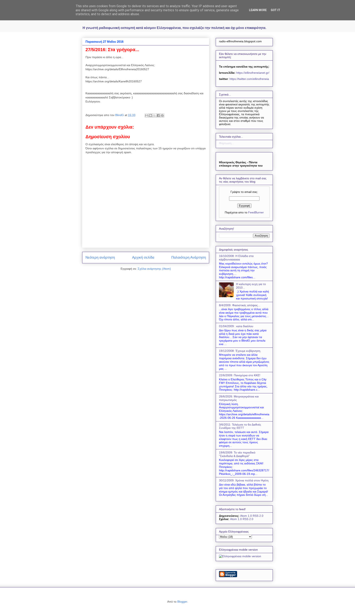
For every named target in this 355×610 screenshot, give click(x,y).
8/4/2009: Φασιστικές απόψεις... (239, 305)
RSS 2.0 (258, 515)
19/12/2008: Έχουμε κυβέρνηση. (240, 350)
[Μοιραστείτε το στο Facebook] (158, 115)
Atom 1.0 (246, 515)
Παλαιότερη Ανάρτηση (188, 257)
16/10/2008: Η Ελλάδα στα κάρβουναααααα (236, 257)
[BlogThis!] (151, 115)
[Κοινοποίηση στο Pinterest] (162, 115)
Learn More (258, 10)
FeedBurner (256, 212)
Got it (275, 10)
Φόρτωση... (226, 143)
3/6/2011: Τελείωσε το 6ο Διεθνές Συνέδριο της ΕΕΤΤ (240, 426)
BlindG (120, 115)
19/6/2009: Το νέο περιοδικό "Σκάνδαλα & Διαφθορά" (237, 454)
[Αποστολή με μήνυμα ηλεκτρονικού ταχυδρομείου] (147, 115)
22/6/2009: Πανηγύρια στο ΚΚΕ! (239, 375)
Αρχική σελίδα (143, 257)
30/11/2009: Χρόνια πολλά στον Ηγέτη (244, 480)
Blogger (182, 601)
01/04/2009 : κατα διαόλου (236, 326)
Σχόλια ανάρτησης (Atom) (154, 268)
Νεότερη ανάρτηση (100, 257)
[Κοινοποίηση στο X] (154, 115)
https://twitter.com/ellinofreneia (249, 79)
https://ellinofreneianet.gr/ (252, 72)
